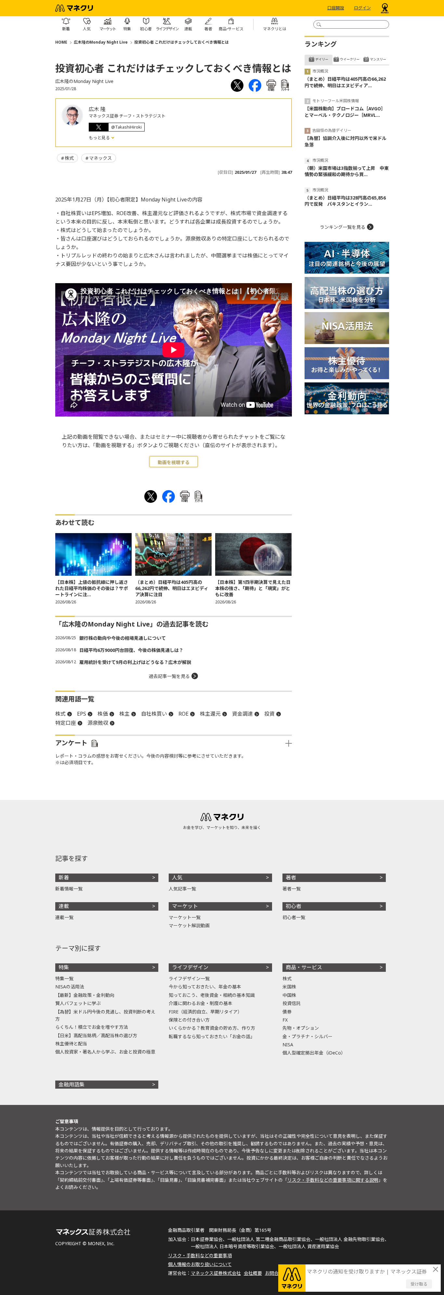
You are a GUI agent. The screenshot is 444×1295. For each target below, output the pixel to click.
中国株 (289, 995)
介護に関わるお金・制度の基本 (200, 1003)
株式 (69, 158)
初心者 (293, 906)
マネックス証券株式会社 (216, 1273)
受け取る (419, 1284)
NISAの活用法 (69, 987)
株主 (124, 713)
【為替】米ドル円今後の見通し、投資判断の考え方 (105, 1015)
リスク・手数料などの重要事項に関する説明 (332, 1180)
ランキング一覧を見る (342, 227)
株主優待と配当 (71, 1043)
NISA (287, 1044)
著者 (291, 877)
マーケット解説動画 (189, 925)
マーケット (185, 906)
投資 (269, 713)
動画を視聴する (173, 462)
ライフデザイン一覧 (189, 978)
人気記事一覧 (182, 889)
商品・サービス (304, 967)
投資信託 (291, 1003)
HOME (61, 42)
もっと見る (100, 137)
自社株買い (154, 713)
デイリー (321, 59)
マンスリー (378, 59)
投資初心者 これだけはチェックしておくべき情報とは (181, 42)
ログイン (362, 8)
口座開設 (335, 8)
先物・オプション (300, 1028)
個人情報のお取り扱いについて (200, 1264)
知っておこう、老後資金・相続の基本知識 (212, 995)
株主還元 (210, 713)
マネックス (100, 158)
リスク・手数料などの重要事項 (200, 1255)
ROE (183, 713)
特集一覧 (64, 978)
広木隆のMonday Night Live (101, 42)
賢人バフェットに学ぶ (78, 1003)
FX (285, 1020)
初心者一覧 (293, 917)
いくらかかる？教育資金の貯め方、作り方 (212, 1028)
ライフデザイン (190, 967)
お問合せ (274, 1273)
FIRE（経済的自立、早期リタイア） (205, 1012)
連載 (64, 906)
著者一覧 (291, 889)
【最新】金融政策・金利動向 (84, 995)
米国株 (289, 987)
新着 (64, 877)
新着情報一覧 (69, 889)
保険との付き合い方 (189, 1020)
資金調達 (242, 713)
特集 (64, 967)
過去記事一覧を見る (169, 676)
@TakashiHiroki (126, 127)
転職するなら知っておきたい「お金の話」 (212, 1036)
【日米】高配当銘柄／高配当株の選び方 (96, 1035)
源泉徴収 (97, 722)
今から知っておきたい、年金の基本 (205, 987)
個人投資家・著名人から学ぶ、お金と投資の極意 (105, 1052)
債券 (287, 1012)
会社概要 (253, 1273)
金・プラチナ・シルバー (307, 1036)
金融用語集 (72, 1084)
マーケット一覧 (185, 917)
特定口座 (65, 722)
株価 (103, 713)
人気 (177, 877)
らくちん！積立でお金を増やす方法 (91, 1027)
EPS (81, 713)
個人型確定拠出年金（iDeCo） (314, 1053)
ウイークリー (349, 59)
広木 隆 (97, 109)
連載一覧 (64, 917)
